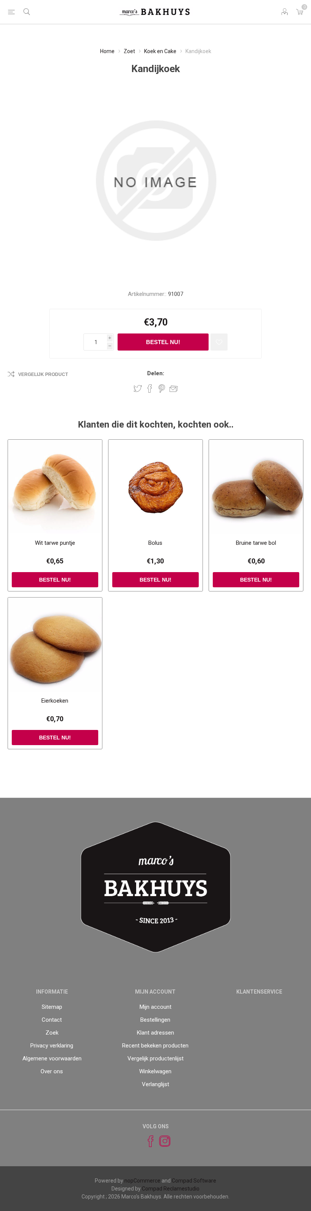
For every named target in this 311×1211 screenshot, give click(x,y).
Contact (52, 1019)
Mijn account (155, 1006)
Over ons (52, 1071)
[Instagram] (162, 1141)
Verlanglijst (155, 1084)
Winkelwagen (155, 1071)
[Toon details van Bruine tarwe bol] (256, 487)
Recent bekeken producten (155, 1045)
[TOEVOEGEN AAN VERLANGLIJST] (219, 342)
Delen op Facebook (150, 388)
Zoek (52, 1032)
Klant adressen (155, 1032)
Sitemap (52, 1006)
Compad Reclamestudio (170, 1189)
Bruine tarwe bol (256, 542)
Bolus (155, 542)
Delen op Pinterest (162, 388)
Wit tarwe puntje (55, 542)
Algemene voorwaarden (52, 1058)
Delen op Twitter (138, 388)
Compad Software (194, 1181)
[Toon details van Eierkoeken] (55, 645)
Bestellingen (155, 1019)
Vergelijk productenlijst (155, 1058)
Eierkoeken (54, 700)
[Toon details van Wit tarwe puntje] (55, 487)
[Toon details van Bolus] (155, 487)
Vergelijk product (43, 374)
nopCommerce (142, 1181)
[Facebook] (147, 1141)
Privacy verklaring (51, 1045)
